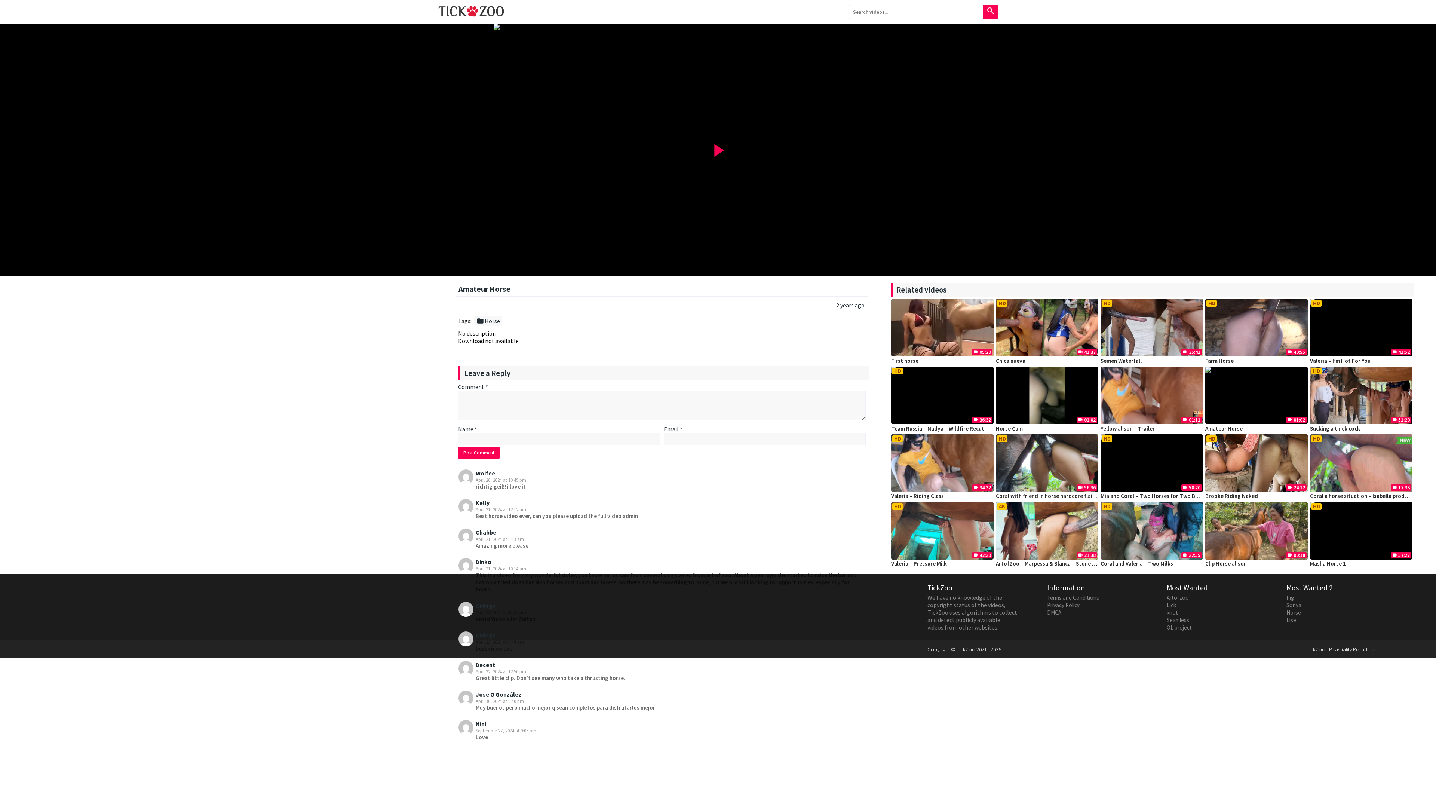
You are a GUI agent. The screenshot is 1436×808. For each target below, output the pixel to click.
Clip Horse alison (1226, 563)
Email (673, 429)
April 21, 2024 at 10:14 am (501, 569)
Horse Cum (1009, 428)
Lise (1291, 620)
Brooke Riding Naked (1231, 495)
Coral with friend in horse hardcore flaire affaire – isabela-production (1082, 495)
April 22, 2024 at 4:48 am (500, 642)
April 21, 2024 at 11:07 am (501, 612)
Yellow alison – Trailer (1128, 428)
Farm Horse (1219, 360)
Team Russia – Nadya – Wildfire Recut (937, 428)
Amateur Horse (1224, 428)
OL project (1179, 627)
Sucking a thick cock (1335, 428)
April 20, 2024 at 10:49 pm (501, 480)
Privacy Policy (1063, 605)
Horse (488, 320)
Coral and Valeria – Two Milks (1137, 563)
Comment (473, 387)
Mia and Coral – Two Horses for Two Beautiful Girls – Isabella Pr (1180, 495)
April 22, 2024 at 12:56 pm (501, 671)
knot (1172, 612)
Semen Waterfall (1121, 360)
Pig (1290, 597)
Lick (1171, 605)
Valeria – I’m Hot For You (1340, 360)
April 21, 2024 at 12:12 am (501, 509)
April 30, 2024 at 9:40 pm (500, 701)
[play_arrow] (718, 27)
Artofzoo (1178, 597)
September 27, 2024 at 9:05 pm (506, 731)
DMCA (1054, 612)
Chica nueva (1010, 360)
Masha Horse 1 (1328, 563)
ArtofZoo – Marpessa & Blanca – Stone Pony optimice (1062, 563)
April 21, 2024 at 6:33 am (500, 539)
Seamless (1178, 620)
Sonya (1293, 605)
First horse (904, 360)
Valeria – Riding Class (917, 495)
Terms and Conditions (1073, 597)
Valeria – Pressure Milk (919, 563)
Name (467, 429)
